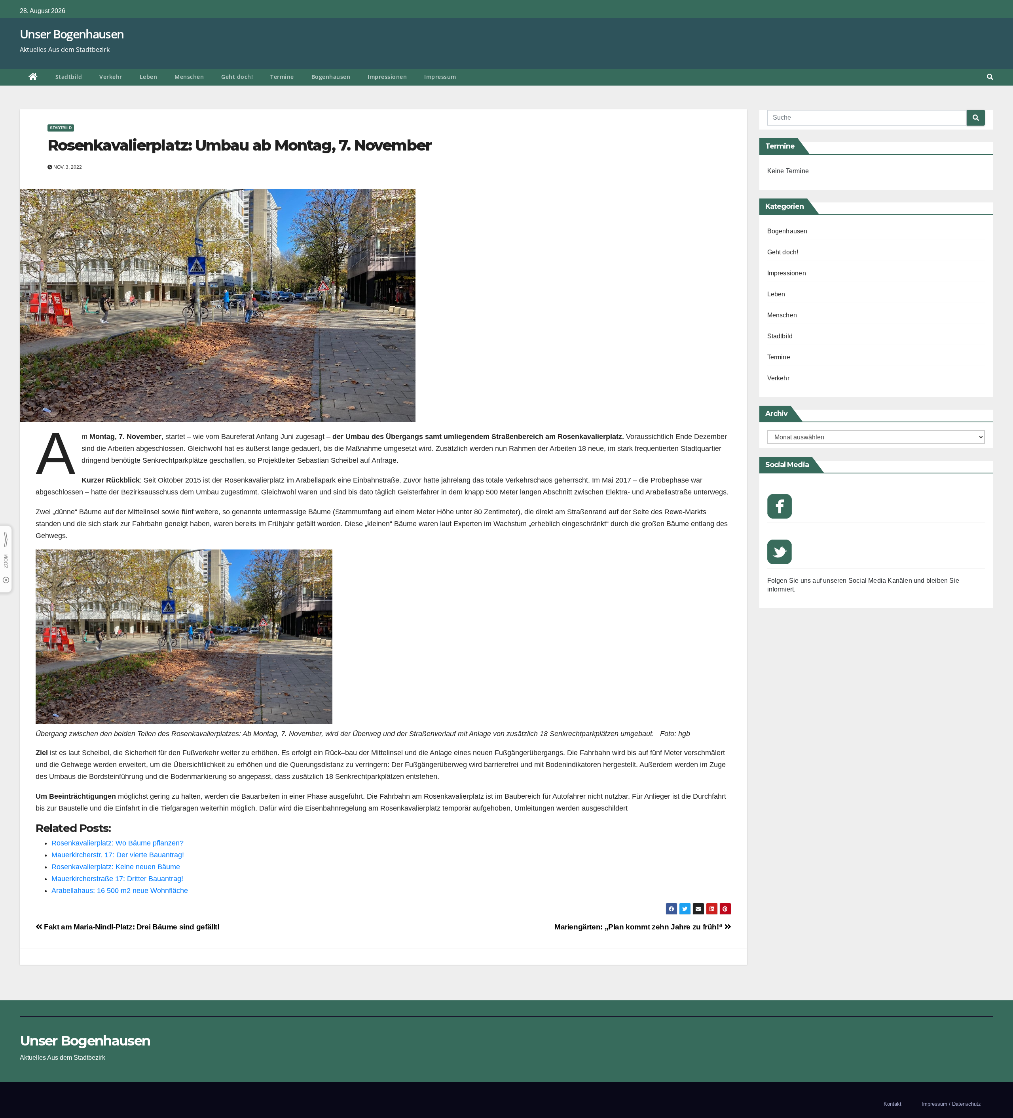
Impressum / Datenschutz (951, 1104)
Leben (148, 76)
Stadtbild (68, 76)
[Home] (33, 77)
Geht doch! (237, 76)
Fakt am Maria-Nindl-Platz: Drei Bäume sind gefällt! (131, 927)
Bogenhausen (331, 76)
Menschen (189, 76)
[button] (990, 77)
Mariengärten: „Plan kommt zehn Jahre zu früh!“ (639, 927)
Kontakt (892, 1104)
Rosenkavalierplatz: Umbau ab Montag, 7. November (239, 145)
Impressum (440, 76)
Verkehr (110, 76)
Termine (282, 76)
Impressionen (387, 76)
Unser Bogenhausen (71, 34)
